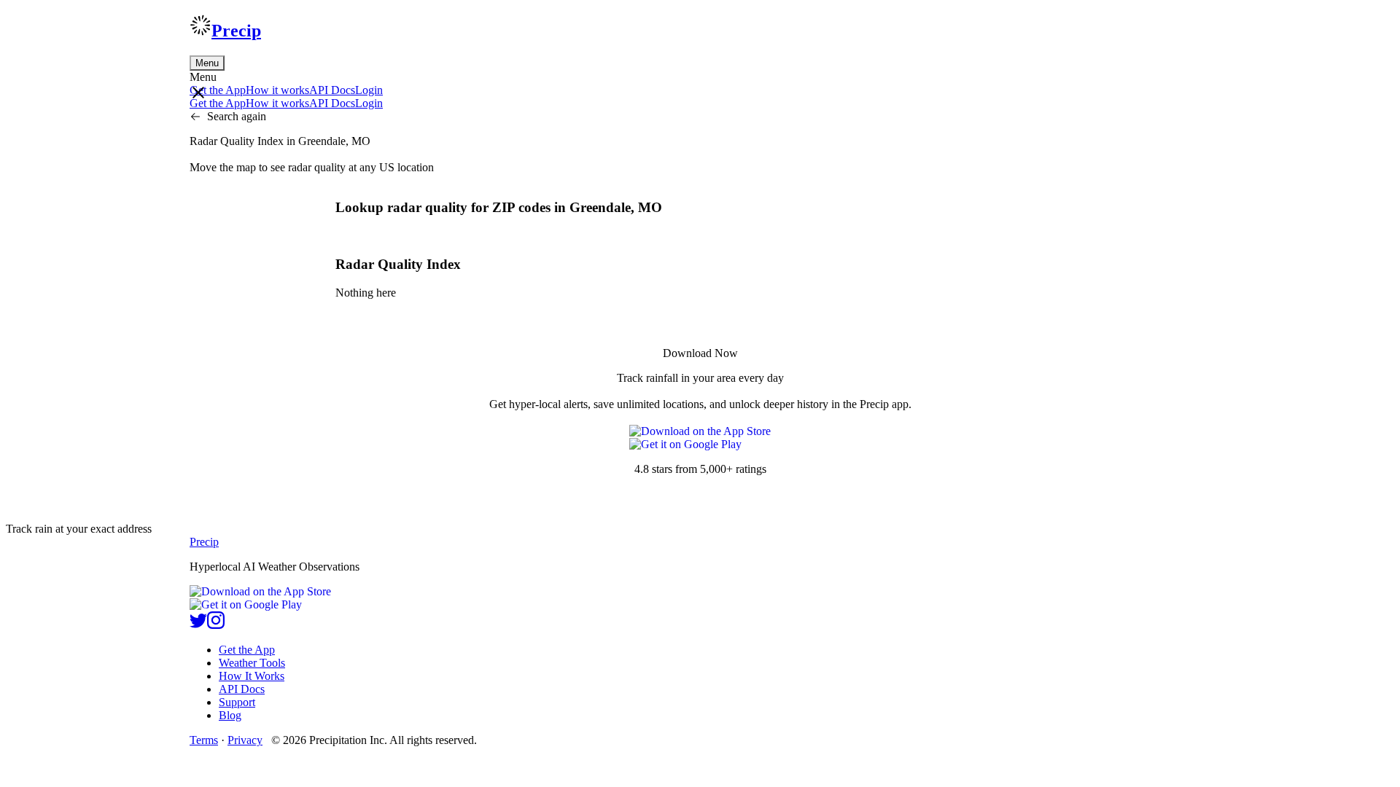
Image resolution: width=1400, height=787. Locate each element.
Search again (236, 116)
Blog (230, 715)
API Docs (332, 90)
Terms (204, 740)
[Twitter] (198, 625)
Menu (207, 63)
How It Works (251, 676)
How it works (277, 90)
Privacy (245, 740)
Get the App (247, 649)
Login (369, 90)
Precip (236, 30)
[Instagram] (216, 625)
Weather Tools (252, 663)
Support (237, 702)
